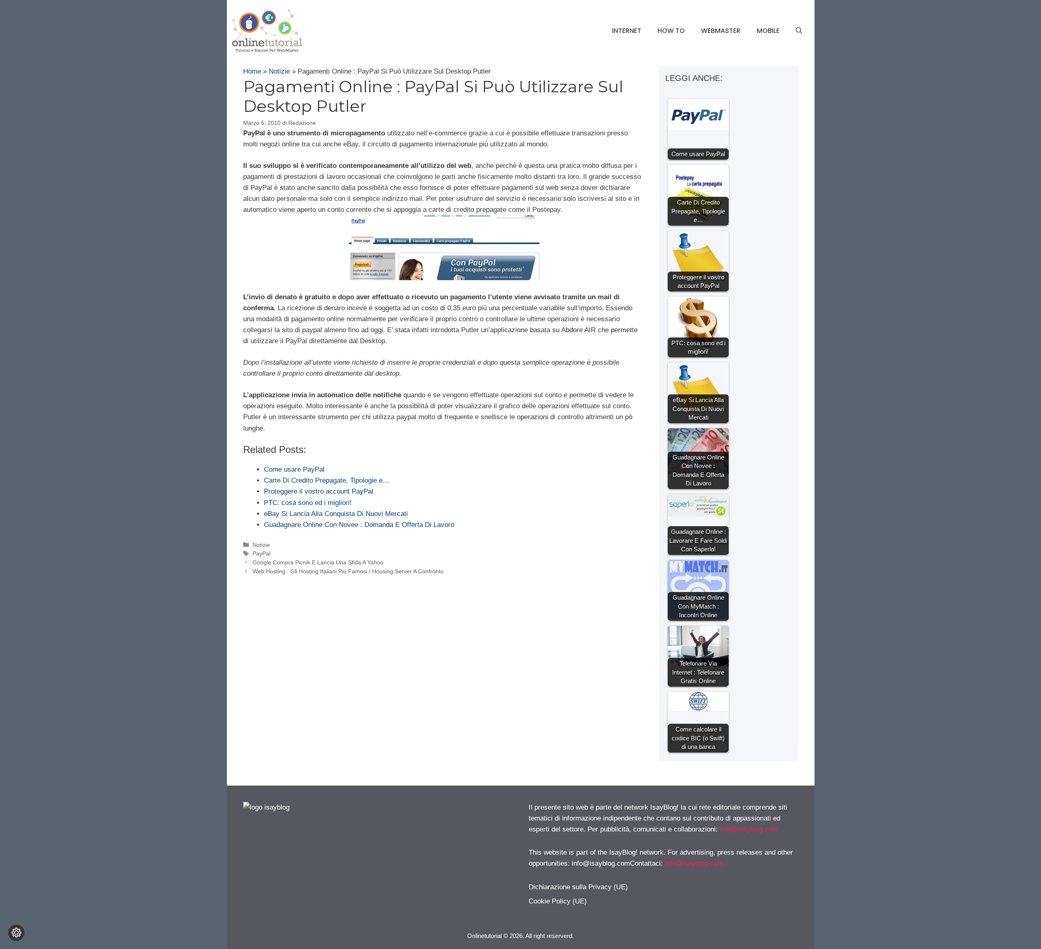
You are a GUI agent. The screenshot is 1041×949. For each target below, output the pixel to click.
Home (252, 71)
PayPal (261, 553)
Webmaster (720, 30)
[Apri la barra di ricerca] (799, 31)
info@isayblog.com (749, 829)
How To (671, 30)
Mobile (768, 30)
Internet (626, 30)
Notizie (279, 71)
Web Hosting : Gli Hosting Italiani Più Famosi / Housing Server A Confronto (348, 571)
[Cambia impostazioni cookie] (16, 933)
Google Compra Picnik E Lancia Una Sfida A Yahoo (318, 562)
